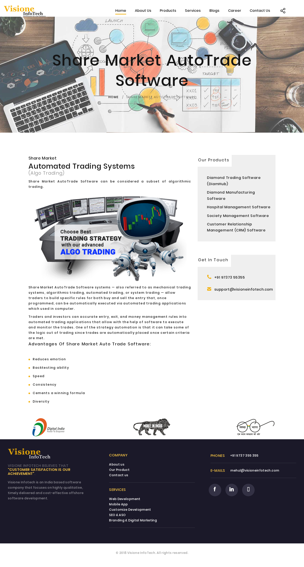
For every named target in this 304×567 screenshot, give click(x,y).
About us (116, 464)
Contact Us (260, 10)
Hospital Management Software (239, 207)
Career (234, 10)
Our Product (119, 470)
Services (193, 10)
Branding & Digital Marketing (133, 520)
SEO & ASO (117, 515)
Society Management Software (238, 215)
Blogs (214, 10)
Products (168, 10)
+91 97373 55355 (229, 277)
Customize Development (130, 509)
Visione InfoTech (141, 553)
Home (120, 10)
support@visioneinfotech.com (243, 289)
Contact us (118, 475)
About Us (143, 10)
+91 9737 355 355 (244, 455)
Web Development (124, 499)
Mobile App (118, 504)
